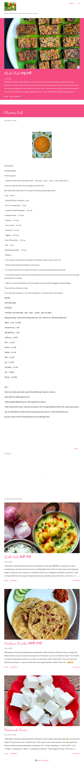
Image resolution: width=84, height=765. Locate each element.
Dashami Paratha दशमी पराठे (23, 643)
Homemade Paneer (16, 730)
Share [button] (6, 96)
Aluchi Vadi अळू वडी (17, 73)
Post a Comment (15, 96)
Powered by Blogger (43, 760)
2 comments (13, 580)
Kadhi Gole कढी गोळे (17, 557)
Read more (76, 580)
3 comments (13, 753)
